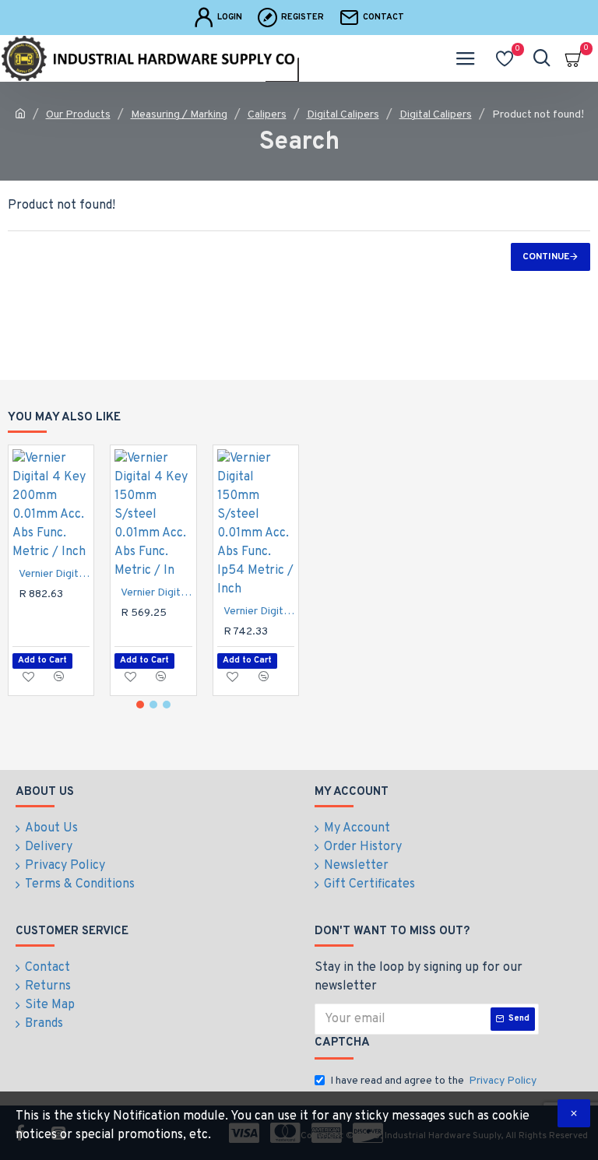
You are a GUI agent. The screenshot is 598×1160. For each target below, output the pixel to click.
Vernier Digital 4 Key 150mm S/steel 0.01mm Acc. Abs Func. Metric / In (156, 592)
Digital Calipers (343, 114)
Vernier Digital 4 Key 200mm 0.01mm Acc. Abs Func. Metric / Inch (54, 574)
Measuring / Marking (179, 114)
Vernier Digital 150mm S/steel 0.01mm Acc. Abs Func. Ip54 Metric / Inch (258, 611)
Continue (545, 257)
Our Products (78, 114)
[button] (140, 704)
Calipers (267, 114)
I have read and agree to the (433, 1081)
